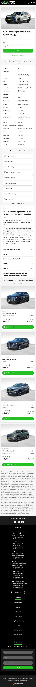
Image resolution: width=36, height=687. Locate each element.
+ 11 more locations (18, 592)
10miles (31, 407)
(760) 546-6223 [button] (19, 578)
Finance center (18, 616)
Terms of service (18, 635)
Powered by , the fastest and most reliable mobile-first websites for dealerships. (18, 679)
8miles (32, 315)
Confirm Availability (11, 327)
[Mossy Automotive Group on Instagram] (22, 522)
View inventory (18, 603)
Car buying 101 (18, 625)
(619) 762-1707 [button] (19, 538)
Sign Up (18, 668)
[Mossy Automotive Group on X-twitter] (18, 522)
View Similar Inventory (18, 55)
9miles (32, 361)
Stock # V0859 (5, 449)
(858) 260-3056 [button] (19, 588)
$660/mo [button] (30, 412)
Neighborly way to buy (18, 621)
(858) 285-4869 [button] (19, 558)
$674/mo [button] (30, 320)
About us (18, 607)
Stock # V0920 (5, 403)
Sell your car (18, 612)
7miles (32, 453)
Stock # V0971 (5, 311)
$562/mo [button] (30, 366)
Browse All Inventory (18, 51)
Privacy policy (18, 630)
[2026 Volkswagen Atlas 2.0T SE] (18, 343)
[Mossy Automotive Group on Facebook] (14, 522)
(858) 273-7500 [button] (19, 548)
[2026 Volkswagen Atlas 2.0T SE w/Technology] (18, 297)
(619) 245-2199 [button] (19, 568)
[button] (27, 2)
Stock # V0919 (5, 357)
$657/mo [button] (30, 458)
